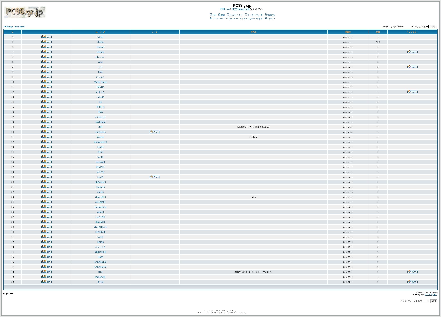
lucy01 (100, 177)
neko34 (100, 97)
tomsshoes (100, 132)
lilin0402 (100, 167)
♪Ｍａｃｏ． (100, 57)
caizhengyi (100, 122)
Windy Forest (100, 82)
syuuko (100, 192)
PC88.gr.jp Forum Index (14, 27)
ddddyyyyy (100, 117)
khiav (100, 112)
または (100, 282)
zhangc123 (100, 197)
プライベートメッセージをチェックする (245, 19)
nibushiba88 (100, 252)
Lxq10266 (100, 217)
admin (100, 37)
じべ (100, 67)
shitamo (100, 52)
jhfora (100, 152)
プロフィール (218, 19)
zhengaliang (100, 207)
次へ (435, 295)
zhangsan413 (100, 142)
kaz (100, 102)
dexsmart (100, 162)
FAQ (214, 15)
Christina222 (100, 267)
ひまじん (100, 92)
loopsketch (100, 277)
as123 (100, 237)
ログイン (271, 19)
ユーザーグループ (255, 15)
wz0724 (100, 172)
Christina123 (100, 262)
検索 (223, 15)
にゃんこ (100, 77)
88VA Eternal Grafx (241, 9)
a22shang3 (100, 182)
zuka (100, 62)
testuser (100, 47)
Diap (100, 72)
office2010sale (100, 227)
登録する (271, 15)
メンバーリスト (236, 15)
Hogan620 (100, 222)
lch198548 (100, 232)
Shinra (100, 42)
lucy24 (100, 147)
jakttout (100, 137)
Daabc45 (100, 187)
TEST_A (100, 107)
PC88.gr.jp (225, 9)
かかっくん (100, 247)
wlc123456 (100, 202)
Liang (100, 257)
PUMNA (100, 87)
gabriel (100, 212)
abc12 (100, 157)
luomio (100, 242)
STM (100, 127)
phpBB (215, 311)
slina (100, 272)
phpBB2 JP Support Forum (236, 313)
